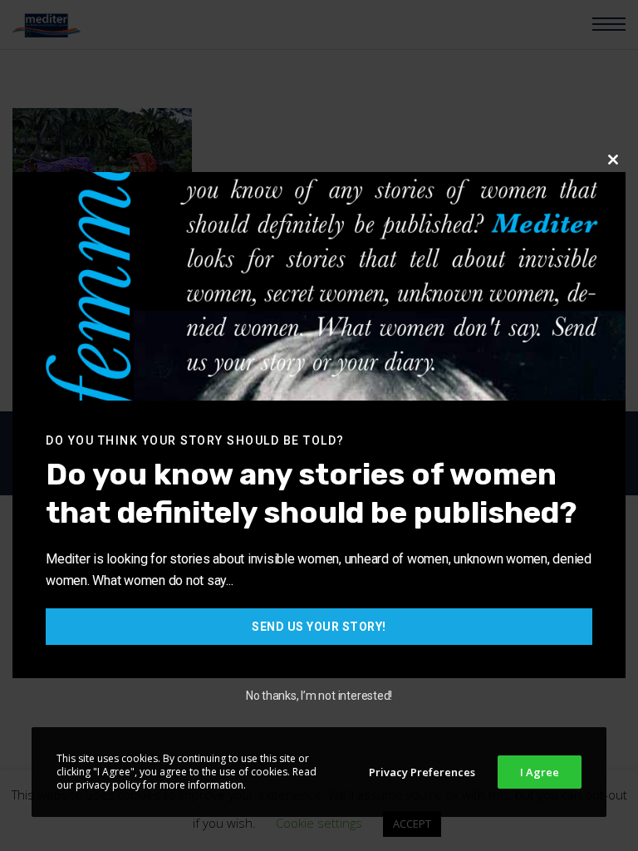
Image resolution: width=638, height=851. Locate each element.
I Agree (539, 772)
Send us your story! (319, 626)
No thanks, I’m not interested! (319, 695)
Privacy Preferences (422, 772)
